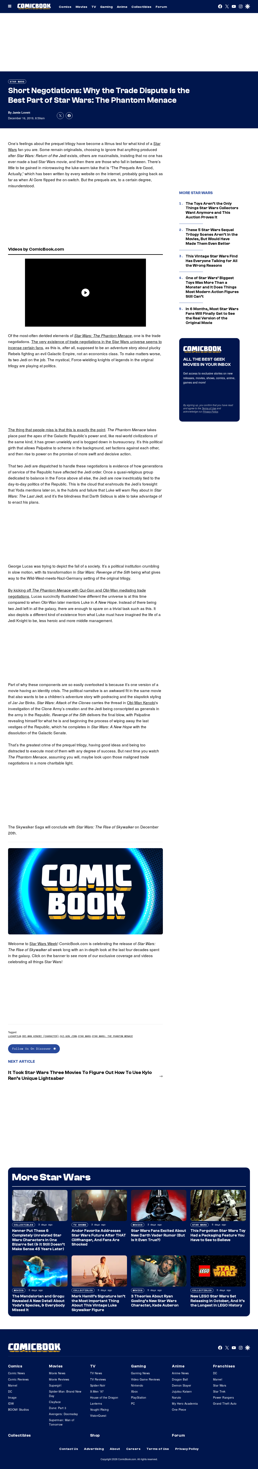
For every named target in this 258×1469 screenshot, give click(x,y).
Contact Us (68, 1449)
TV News (96, 1373)
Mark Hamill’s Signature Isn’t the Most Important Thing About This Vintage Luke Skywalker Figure (98, 1303)
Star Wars (17, 81)
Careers (133, 1449)
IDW (11, 1403)
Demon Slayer (181, 1385)
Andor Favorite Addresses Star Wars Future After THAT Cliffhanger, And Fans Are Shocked (99, 1237)
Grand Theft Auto (225, 1403)
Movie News (57, 1373)
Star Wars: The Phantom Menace (103, 335)
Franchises (224, 1366)
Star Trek (219, 1391)
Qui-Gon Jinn (68, 1036)
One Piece (179, 1409)
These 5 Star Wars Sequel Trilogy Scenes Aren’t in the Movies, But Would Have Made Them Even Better (212, 237)
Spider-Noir (97, 1385)
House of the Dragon (104, 1397)
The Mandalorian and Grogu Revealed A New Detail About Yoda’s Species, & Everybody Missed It (38, 1303)
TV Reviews (98, 1379)
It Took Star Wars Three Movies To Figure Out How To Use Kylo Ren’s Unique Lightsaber (80, 1075)
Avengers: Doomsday (63, 1414)
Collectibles (141, 7)
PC (133, 1403)
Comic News (16, 1373)
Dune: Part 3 (57, 1408)
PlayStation (138, 1397)
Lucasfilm (14, 1036)
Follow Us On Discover (31, 1048)
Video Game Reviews (145, 1379)
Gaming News (140, 1373)
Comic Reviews (18, 1379)
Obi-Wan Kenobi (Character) (40, 1036)
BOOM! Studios (18, 1409)
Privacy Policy (210, 411)
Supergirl (55, 1385)
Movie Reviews (59, 1379)
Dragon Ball (180, 1379)
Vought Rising (99, 1409)
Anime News (180, 1373)
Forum (161, 7)
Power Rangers (223, 1397)
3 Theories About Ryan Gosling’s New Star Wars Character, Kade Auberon (155, 1301)
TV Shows (79, 1224)
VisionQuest (98, 1415)
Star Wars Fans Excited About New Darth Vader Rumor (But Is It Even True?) (158, 1235)
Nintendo (137, 1385)
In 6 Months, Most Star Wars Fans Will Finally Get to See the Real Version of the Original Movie (212, 316)
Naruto (176, 1397)
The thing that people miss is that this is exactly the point (56, 429)
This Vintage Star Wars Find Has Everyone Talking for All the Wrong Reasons (212, 261)
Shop (95, 1435)
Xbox (134, 1391)
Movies (81, 7)
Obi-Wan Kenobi (141, 702)
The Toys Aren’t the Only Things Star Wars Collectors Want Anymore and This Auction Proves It (212, 210)
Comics (65, 7)
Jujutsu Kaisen (182, 1391)
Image (12, 1397)
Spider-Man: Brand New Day (65, 1393)
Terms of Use (209, 408)
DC (10, 1391)
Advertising (94, 1449)
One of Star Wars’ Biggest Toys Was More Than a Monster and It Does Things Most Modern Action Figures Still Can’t (212, 287)
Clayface (55, 1402)
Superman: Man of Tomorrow (61, 1422)
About (115, 1449)
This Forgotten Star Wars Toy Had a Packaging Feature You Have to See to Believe (218, 1235)
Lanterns (96, 1403)
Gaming (106, 7)
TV (94, 7)
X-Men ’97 (97, 1391)
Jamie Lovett (21, 112)
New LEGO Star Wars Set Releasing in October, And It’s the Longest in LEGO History (217, 1301)
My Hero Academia (185, 1403)
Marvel (12, 1385)
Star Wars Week (43, 943)
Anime (122, 7)
